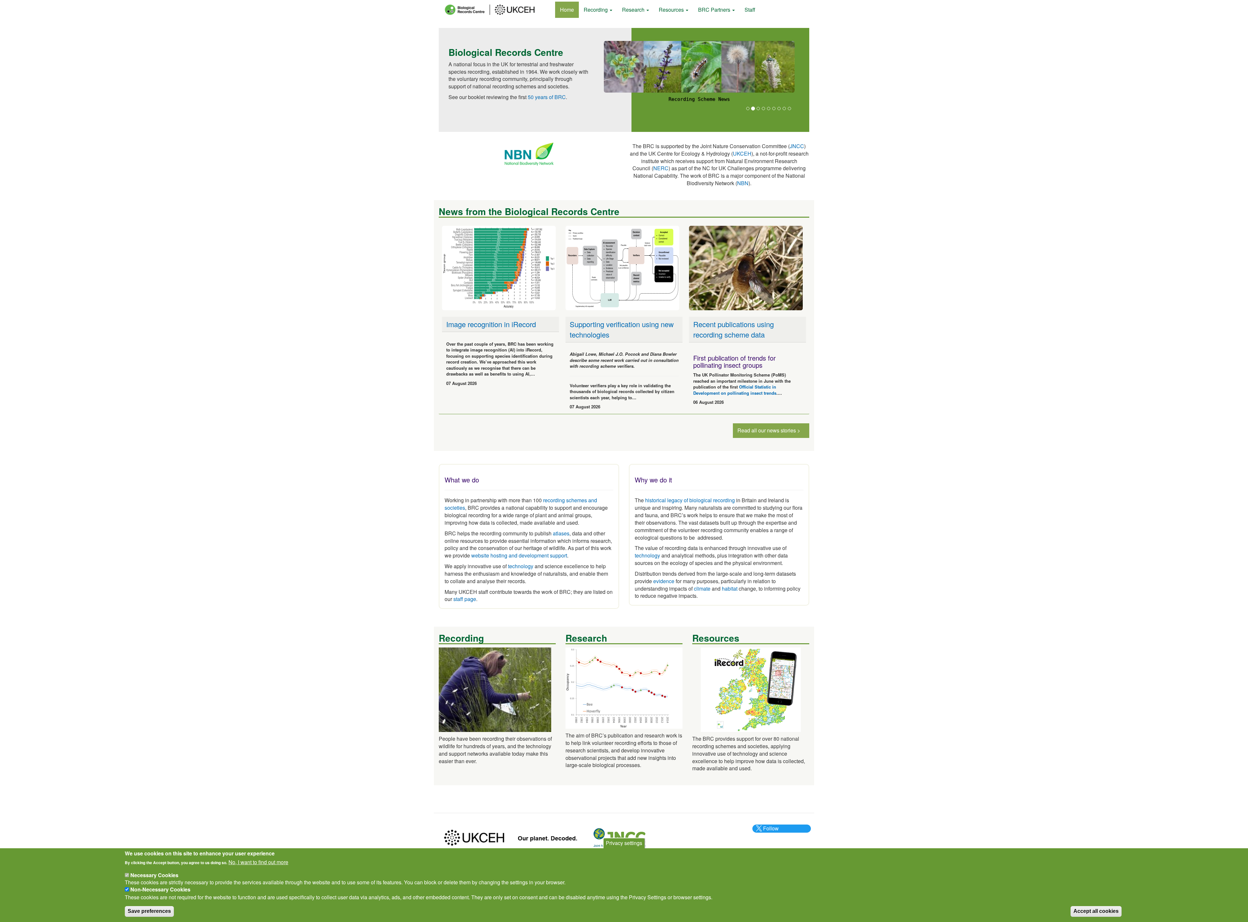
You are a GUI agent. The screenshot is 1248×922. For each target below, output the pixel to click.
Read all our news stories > (768, 430)
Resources (672, 9)
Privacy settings (624, 843)
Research (634, 9)
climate (702, 588)
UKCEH (742, 153)
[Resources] (751, 689)
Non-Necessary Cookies (160, 889)
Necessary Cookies (154, 874)
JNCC (797, 146)
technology (520, 566)
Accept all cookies (1096, 911)
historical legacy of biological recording (689, 500)
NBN (742, 183)
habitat (729, 588)
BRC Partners (715, 9)
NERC (661, 168)
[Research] (624, 687)
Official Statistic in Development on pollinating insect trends (734, 390)
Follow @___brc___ (770, 832)
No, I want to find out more (258, 862)
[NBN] (529, 153)
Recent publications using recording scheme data (733, 329)
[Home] (495, 10)
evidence (663, 581)
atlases (561, 533)
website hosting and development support (519, 555)
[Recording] (495, 689)
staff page (464, 599)
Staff (750, 9)
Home (567, 9)
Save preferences (149, 911)
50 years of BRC (547, 97)
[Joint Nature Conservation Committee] (619, 837)
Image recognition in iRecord (491, 324)
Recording (596, 9)
